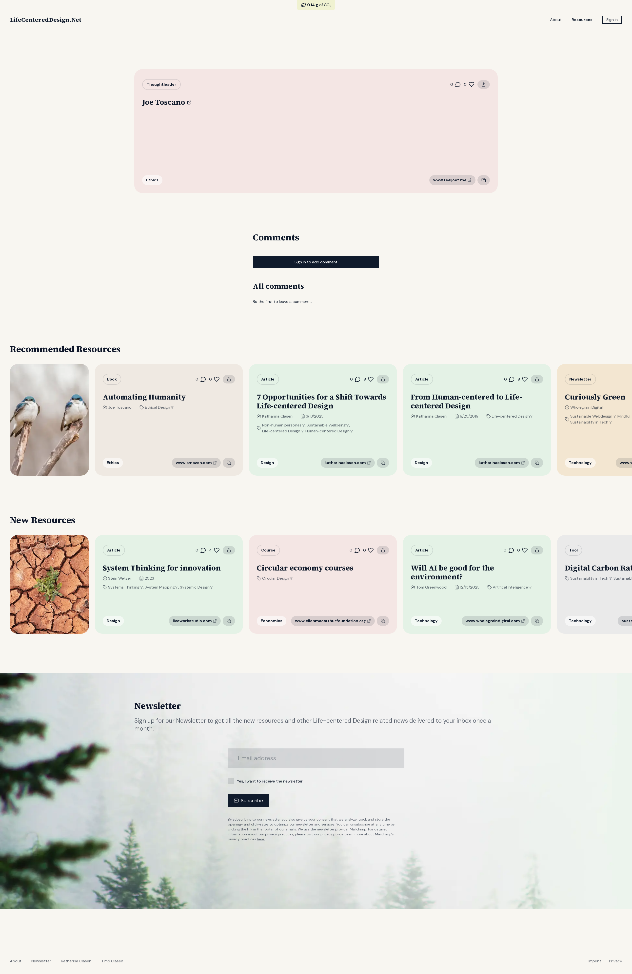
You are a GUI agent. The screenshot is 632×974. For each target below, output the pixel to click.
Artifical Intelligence (510, 587)
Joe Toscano (120, 407)
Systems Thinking (123, 587)
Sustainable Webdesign (591, 416)
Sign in (612, 19)
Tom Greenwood (431, 587)
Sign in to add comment (316, 262)
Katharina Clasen (277, 416)
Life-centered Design (281, 431)
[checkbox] (231, 781)
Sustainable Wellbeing (326, 425)
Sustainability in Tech (589, 422)
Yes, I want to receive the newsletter (270, 781)
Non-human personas (281, 425)
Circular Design (275, 578)
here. (261, 839)
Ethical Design (157, 407)
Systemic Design (195, 587)
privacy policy (331, 834)
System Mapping (160, 587)
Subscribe (252, 800)
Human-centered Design (327, 431)
